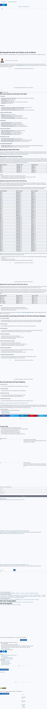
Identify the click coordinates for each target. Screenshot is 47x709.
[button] (4, 416)
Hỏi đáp (23, 707)
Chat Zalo (23, 704)
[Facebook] (1, 651)
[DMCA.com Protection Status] (23, 688)
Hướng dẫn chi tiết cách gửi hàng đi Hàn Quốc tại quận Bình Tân (16, 403)
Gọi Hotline (23, 697)
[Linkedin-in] (6, 5)
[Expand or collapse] (1, 92)
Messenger (23, 700)
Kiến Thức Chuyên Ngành (8, 601)
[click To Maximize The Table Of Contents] (1, 90)
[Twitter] (3, 5)
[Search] (14, 570)
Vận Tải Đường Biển (6, 603)
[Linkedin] (6, 651)
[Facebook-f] (1, 5)
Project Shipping (19, 65)
